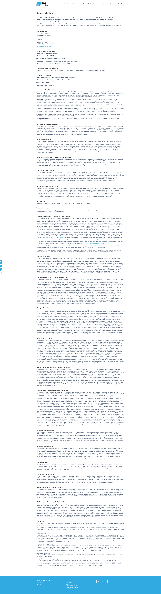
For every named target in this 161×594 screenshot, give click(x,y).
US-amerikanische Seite (47, 237)
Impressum (68, 582)
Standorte (66, 3)
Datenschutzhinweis (71, 581)
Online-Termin (102, 582)
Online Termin (121, 3)
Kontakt (85, 3)
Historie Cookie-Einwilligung (72, 587)
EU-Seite (60, 237)
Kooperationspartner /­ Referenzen (101, 3)
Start (61, 3)
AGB (67, 584)
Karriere (90, 3)
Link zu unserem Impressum (43, 46)
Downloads (113, 3)
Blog (71, 3)
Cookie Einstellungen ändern (72, 585)
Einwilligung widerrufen (71, 588)
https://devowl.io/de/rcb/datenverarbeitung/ (96, 243)
